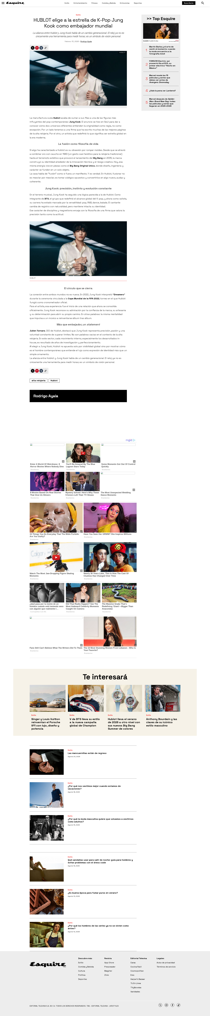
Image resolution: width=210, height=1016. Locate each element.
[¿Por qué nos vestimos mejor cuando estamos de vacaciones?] (47, 795)
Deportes (138, 3)
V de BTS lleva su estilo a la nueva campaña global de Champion (85, 722)
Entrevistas (125, 3)
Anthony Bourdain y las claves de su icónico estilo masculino (161, 722)
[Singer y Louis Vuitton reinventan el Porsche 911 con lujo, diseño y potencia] (48, 698)
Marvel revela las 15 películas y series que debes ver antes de (159, 79)
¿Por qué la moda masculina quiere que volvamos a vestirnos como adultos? (100, 820)
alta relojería (38, 380)
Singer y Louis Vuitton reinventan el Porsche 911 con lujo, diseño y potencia (45, 723)
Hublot (54, 380)
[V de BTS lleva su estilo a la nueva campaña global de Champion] (86, 698)
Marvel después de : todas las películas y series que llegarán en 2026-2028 (162, 102)
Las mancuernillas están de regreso (87, 753)
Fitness (95, 3)
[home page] (15, 3)
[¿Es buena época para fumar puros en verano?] (47, 901)
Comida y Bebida (109, 3)
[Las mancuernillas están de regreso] (47, 762)
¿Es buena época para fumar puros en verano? (93, 892)
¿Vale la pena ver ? (162, 91)
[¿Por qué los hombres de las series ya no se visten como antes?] (47, 934)
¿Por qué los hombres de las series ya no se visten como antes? (98, 927)
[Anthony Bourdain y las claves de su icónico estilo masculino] (162, 698)
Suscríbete (188, 3)
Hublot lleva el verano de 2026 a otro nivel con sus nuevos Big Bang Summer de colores (124, 723)
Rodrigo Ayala (86, 41)
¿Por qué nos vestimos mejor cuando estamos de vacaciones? (94, 787)
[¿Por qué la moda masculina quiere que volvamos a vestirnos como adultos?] (47, 828)
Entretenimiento (80, 3)
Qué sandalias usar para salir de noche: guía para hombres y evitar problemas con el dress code (100, 861)
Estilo (67, 3)
